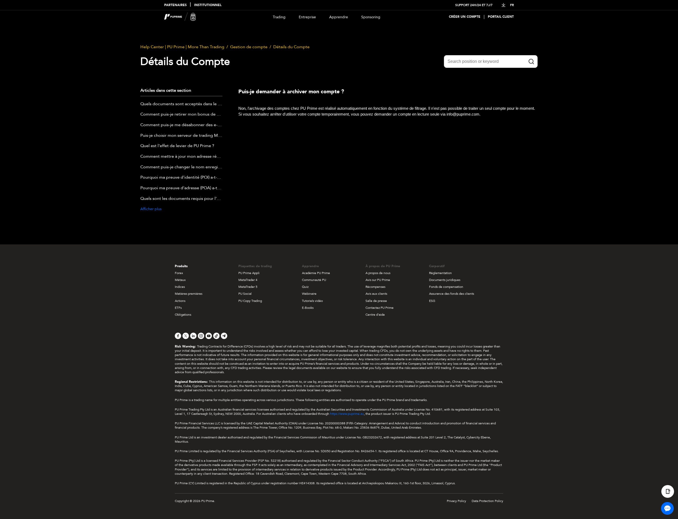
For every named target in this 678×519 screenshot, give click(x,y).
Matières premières (188, 294)
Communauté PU (314, 280)
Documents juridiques (444, 280)
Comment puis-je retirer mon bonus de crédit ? (181, 114)
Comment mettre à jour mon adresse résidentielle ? (181, 156)
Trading (279, 17)
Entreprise (307, 17)
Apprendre (338, 17)
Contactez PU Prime (379, 308)
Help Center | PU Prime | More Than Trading (182, 47)
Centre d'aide (375, 315)
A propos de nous (377, 273)
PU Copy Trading (250, 301)
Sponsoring (370, 17)
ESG (432, 301)
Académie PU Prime (316, 273)
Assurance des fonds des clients (451, 294)
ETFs (178, 308)
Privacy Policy (456, 501)
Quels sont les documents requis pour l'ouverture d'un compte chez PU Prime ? (181, 198)
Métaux (180, 280)
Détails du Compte (291, 47)
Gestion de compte (248, 47)
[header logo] (180, 16)
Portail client (501, 17)
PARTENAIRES (175, 5)
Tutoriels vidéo (312, 301)
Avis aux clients (376, 294)
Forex (179, 273)
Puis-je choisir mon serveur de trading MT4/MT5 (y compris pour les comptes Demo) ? (181, 135)
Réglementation (440, 273)
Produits (181, 266)
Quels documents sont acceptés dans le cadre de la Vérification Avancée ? (181, 104)
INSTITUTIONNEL (207, 5)
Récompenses (375, 287)
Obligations (183, 315)
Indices (180, 287)
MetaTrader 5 (247, 287)
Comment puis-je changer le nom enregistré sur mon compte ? (181, 167)
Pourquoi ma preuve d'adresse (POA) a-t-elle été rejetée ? (181, 188)
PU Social (245, 294)
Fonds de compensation (446, 287)
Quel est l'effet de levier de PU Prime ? (177, 146)
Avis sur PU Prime (377, 280)
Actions (180, 301)
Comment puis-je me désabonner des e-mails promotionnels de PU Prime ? (181, 125)
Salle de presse (376, 301)
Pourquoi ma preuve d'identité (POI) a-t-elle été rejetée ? (181, 177)
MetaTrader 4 (247, 280)
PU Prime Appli (249, 273)
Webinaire (309, 294)
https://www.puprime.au (347, 414)
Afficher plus (151, 209)
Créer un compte (464, 17)
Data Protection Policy (487, 501)
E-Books (308, 308)
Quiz (305, 287)
